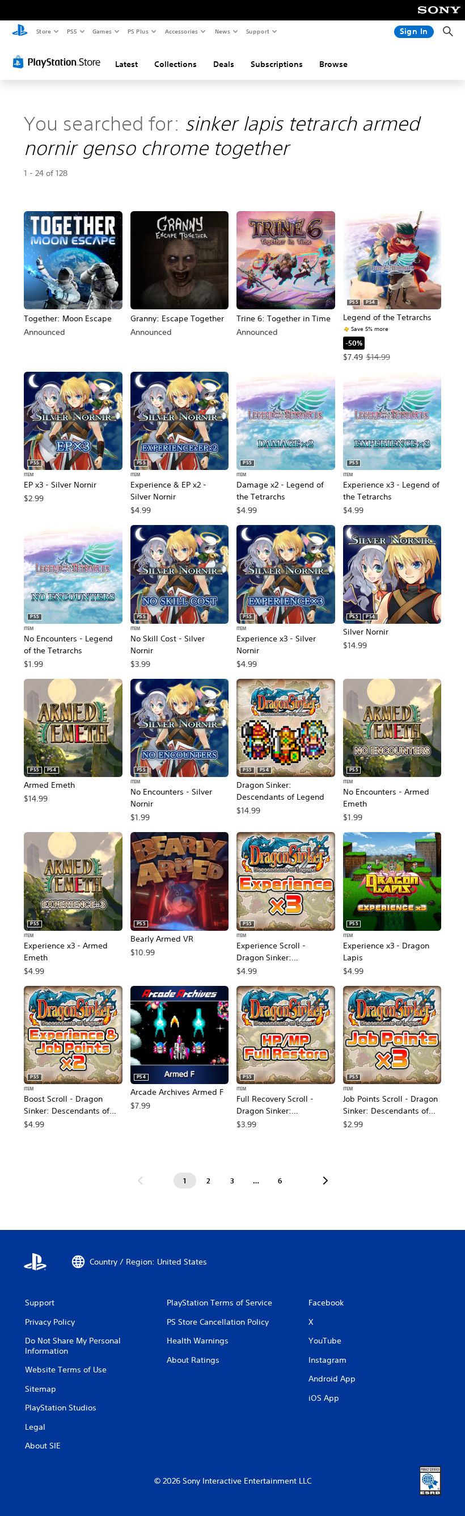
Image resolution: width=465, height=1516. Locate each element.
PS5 (71, 31)
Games (101, 31)
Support (257, 31)
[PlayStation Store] (59, 62)
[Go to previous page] (140, 1180)
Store (43, 31)
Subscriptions (277, 64)
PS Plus (138, 31)
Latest (126, 64)
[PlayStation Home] (19, 31)
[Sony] (439, 17)
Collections (175, 64)
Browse (333, 64)
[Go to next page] (325, 1180)
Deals (223, 64)
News (222, 31)
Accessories (180, 31)
